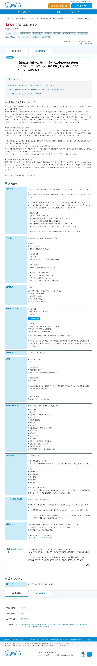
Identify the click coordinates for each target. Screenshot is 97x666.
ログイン (83, 6)
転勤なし (48, 34)
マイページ (20, 643)
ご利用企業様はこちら (64, 645)
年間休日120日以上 (69, 34)
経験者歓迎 (57, 34)
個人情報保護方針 (43, 643)
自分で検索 (24, 12)
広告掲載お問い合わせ (28, 645)
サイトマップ (53, 645)
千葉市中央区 (25, 619)
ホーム (6, 643)
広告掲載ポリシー (69, 643)
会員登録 (60, 6)
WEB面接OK (35, 37)
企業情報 (41, 51)
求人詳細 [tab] (18, 51)
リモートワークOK (23, 37)
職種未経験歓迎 (25, 34)
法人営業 (8, 33)
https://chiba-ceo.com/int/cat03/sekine (40, 538)
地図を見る (35, 318)
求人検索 (12, 643)
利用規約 (61, 643)
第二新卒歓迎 (46, 37)
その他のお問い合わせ (42, 645)
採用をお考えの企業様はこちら (81, 2)
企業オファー (68, 12)
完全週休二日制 (82, 34)
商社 (22, 613)
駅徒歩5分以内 (10, 37)
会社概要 (27, 643)
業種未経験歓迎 (37, 34)
